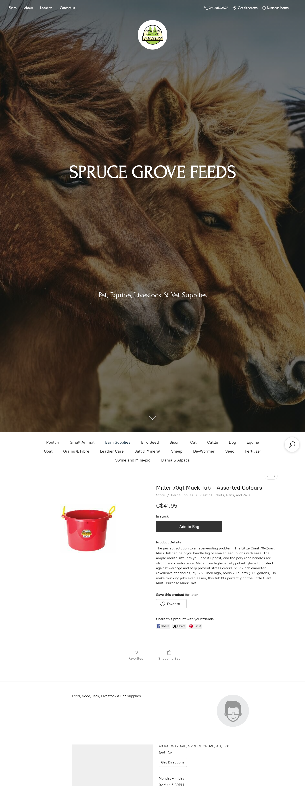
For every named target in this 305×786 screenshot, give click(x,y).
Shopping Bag (169, 658)
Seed (229, 451)
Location (46, 8)
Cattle (212, 442)
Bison (174, 442)
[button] (171, 603)
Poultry (52, 442)
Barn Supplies (117, 442)
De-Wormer (204, 451)
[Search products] (292, 445)
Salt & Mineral (147, 451)
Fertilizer (253, 451)
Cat (193, 442)
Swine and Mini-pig (132, 460)
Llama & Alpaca (175, 460)
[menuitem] (268, 476)
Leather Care (112, 451)
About (28, 8)
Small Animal (82, 442)
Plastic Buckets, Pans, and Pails (225, 495)
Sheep (176, 451)
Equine (253, 442)
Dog (232, 442)
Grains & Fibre (76, 451)
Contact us (67, 8)
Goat (48, 451)
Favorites (135, 658)
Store (13, 8)
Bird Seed (150, 442)
